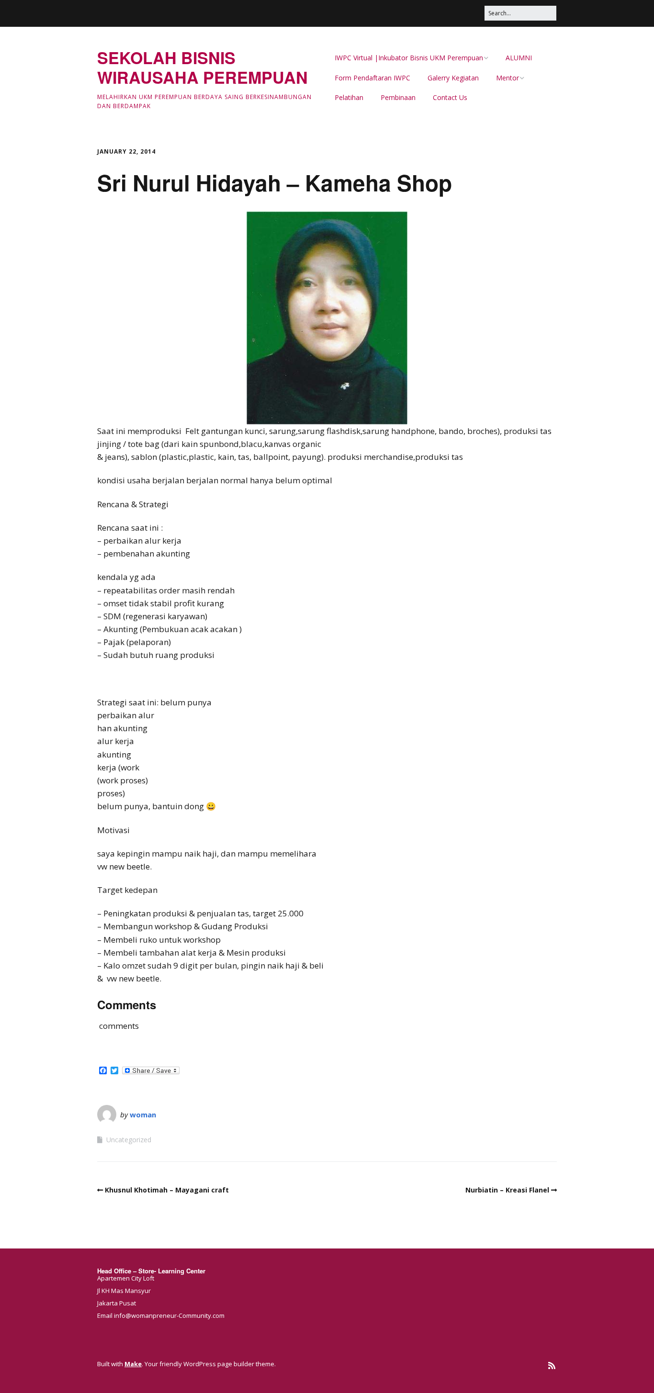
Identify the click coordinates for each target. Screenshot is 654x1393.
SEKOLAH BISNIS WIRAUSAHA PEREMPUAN (202, 67)
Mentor (507, 77)
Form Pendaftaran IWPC (372, 77)
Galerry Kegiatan (453, 77)
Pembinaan (398, 97)
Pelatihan (349, 97)
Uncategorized (128, 1139)
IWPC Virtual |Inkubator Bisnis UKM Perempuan (409, 57)
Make (133, 1364)
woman (143, 1114)
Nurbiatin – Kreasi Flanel (507, 1189)
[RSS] (552, 1365)
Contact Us (450, 97)
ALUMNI (519, 57)
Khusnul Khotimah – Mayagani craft (167, 1189)
